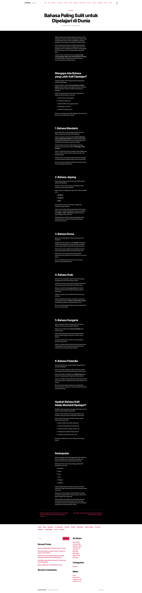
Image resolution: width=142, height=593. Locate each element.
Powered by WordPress (53, 589)
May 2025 (75, 551)
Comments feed (77, 579)
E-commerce (60, 2)
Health (70, 2)
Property (94, 2)
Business (54, 2)
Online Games (82, 2)
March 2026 (76, 542)
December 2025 (77, 546)
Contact (110, 2)
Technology (100, 2)
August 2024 (76, 555)
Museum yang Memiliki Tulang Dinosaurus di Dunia (52, 548)
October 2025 (76, 548)
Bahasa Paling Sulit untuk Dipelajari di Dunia (50, 565)
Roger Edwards (67, 25)
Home (45, 2)
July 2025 (75, 550)
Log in (74, 575)
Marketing (75, 2)
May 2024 (75, 557)
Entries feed (76, 577)
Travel (105, 2)
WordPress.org (77, 581)
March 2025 (76, 553)
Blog (49, 2)
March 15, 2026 (77, 25)
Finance (66, 2)
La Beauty (27, 2)
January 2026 (76, 544)
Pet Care (89, 2)
